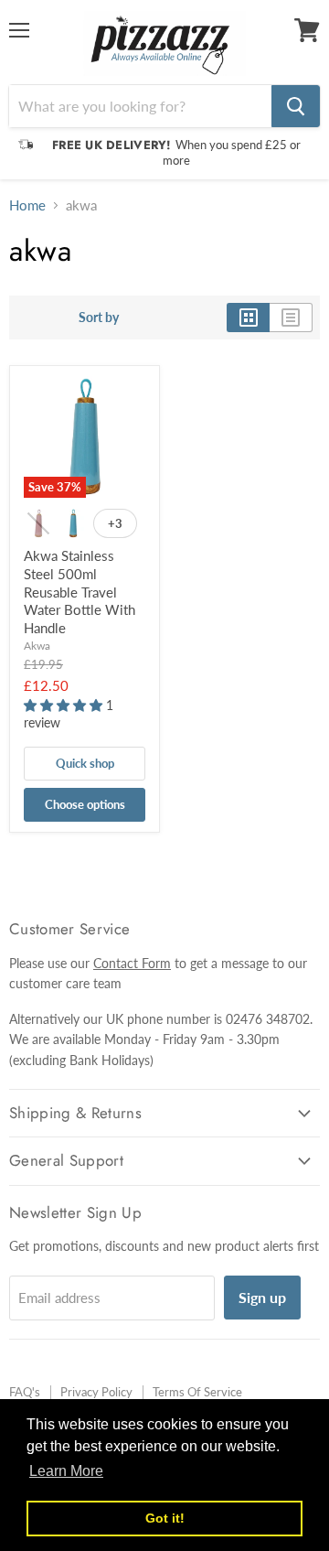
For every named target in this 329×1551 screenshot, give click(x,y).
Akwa (37, 645)
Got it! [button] (165, 1518)
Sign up (262, 1297)
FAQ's (24, 1391)
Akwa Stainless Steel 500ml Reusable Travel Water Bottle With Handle (79, 591)
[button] (65, 705)
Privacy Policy (96, 1391)
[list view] (291, 317)
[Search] (295, 106)
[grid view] (248, 317)
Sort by (99, 317)
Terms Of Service (197, 1391)
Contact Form (132, 963)
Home (27, 205)
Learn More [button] (66, 1471)
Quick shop (85, 763)
